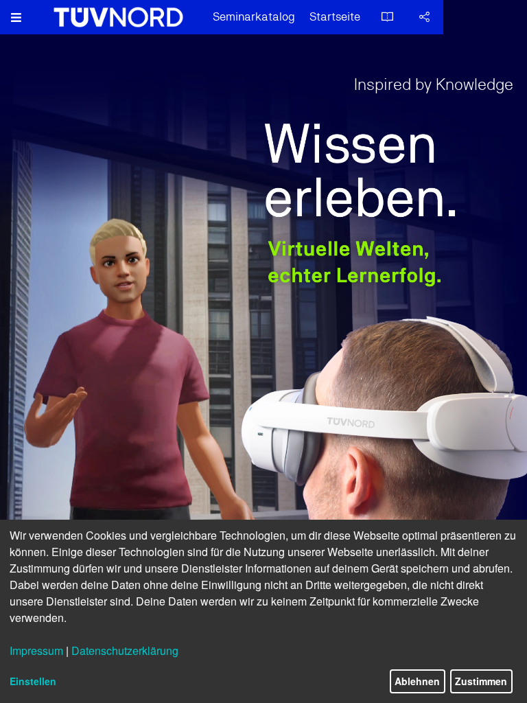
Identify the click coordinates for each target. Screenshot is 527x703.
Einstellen (33, 681)
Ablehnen (417, 681)
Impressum (36, 650)
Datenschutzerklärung (124, 650)
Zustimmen (481, 681)
